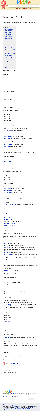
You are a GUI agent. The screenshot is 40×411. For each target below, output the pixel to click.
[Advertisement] (20, 12)
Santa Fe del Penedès (8, 190)
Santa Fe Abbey (7, 252)
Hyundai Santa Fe (7, 337)
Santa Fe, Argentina (7, 93)
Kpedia (27, 8)
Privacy (15, 408)
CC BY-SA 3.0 (14, 406)
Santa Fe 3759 (8, 323)
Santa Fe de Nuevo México (9, 254)
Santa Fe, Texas (7, 217)
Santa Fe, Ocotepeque (8, 144)
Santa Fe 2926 (8, 319)
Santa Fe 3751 (8, 321)
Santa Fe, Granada (7, 188)
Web (17, 8)
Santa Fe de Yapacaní (8, 103)
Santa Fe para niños (14, 363)
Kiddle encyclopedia (12, 393)
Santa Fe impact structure (9, 267)
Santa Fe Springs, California (9, 223)
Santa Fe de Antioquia (8, 130)
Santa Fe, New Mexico (8, 201)
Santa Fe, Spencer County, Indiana (10, 208)
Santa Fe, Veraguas (7, 161)
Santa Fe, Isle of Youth (8, 138)
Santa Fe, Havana (7, 136)
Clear (36, 6)
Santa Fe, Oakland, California (9, 227)
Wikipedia (16, 407)
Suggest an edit (31, 399)
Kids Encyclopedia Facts (7, 19)
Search (38, 6)
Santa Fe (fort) (6, 243)
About (11, 408)
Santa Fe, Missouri (7, 210)
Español (30, 8)
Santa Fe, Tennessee (8, 215)
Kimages (23, 8)
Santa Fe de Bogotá (7, 247)
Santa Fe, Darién (7, 165)
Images (20, 8)
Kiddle (4, 408)
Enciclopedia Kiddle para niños (27, 408)
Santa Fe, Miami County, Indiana (10, 206)
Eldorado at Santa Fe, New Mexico (10, 204)
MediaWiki (31, 407)
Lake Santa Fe (6, 270)
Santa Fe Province (7, 95)
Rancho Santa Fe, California (9, 225)
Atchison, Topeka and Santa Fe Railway (11, 304)
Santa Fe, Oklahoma (8, 211)
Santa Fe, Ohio (6, 213)
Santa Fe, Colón (7, 146)
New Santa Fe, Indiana (8, 219)
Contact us (19, 408)
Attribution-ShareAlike (13, 394)
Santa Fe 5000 (8, 328)
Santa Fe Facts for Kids (7, 396)
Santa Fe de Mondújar (8, 192)
